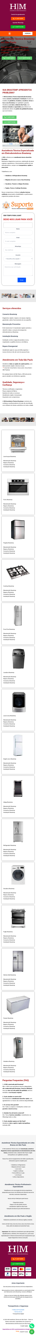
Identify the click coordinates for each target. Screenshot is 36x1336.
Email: (18, 237)
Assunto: (18, 255)
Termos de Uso (18, 1311)
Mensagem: (18, 263)
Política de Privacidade (18, 1309)
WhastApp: (18, 246)
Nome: (18, 229)
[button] (9, 33)
